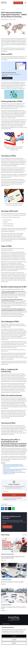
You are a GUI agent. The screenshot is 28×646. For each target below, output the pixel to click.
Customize (14, 639)
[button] (2, 508)
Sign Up (14, 495)
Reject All (14, 643)
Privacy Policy (13, 499)
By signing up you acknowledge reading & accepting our (13, 498)
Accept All (14, 636)
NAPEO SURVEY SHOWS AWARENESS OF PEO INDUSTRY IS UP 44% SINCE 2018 (13, 465)
